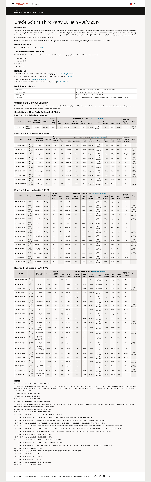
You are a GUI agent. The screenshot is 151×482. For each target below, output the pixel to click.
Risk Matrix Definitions (39, 79)
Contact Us (86, 476)
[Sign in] (135, 4)
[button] (13, 4)
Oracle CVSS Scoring (63, 82)
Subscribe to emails (67, 476)
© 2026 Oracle (17, 476)
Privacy (26, 476)
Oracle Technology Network (64, 74)
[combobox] (75, 4)
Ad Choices (53, 476)
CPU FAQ (69, 76)
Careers (59, 476)
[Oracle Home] (21, 4)
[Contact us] (138, 4)
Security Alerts (18, 10)
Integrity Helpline (78, 476)
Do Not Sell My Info (33, 476)
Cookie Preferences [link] (44, 476)
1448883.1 (40, 48)
